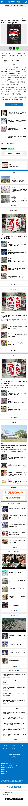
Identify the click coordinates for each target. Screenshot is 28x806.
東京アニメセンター (7, 143)
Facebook (14, 757)
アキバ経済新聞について (7, 763)
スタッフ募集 (4, 773)
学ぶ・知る (22, 5)
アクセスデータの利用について (8, 767)
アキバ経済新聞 (13, 2)
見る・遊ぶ (7, 5)
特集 (26, 5)
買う (11, 5)
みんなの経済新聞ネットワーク (14, 787)
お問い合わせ (4, 769)
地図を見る (14, 104)
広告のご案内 (4, 771)
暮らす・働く (16, 5)
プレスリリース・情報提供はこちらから (9, 765)
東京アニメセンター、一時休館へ (12, 61)
